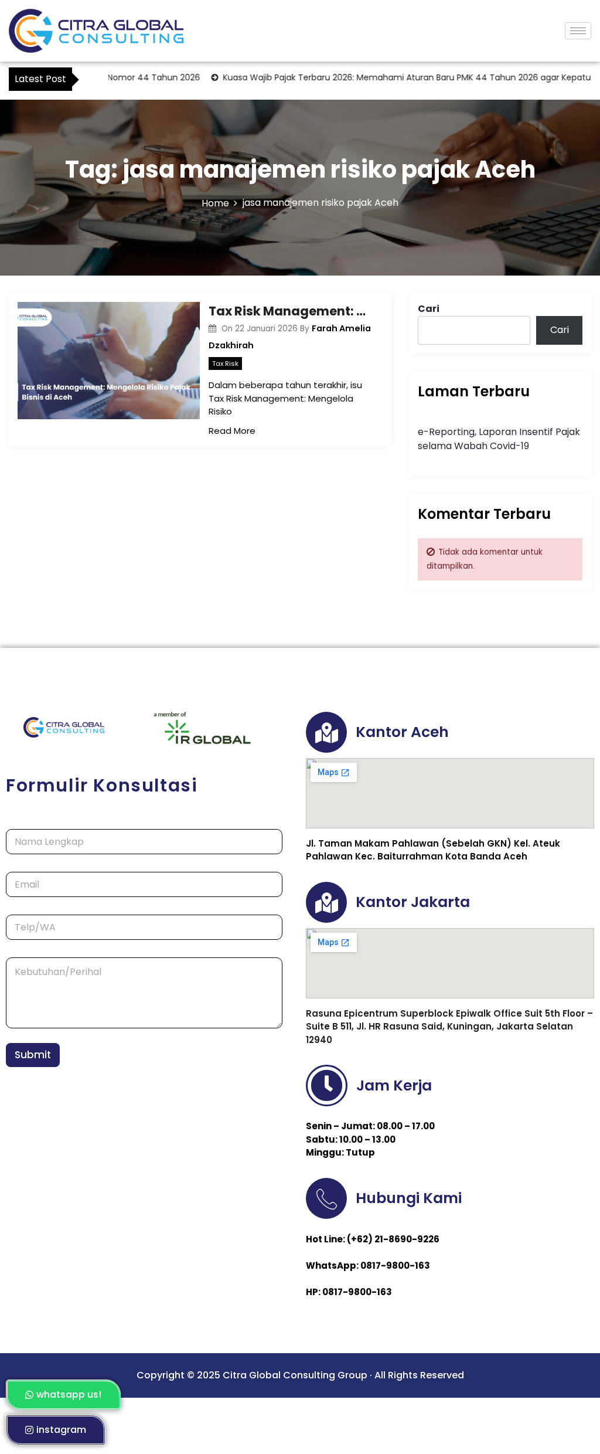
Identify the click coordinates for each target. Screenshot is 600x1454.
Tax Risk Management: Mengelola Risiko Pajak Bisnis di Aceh (291, 311)
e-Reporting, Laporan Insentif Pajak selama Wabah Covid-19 (499, 439)
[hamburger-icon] (578, 30)
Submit (33, 1055)
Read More (232, 430)
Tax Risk (225, 363)
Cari (428, 308)
